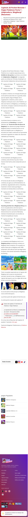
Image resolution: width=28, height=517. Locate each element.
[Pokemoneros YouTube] (22, 362)
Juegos (3, 475)
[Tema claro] (19, 2)
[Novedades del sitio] (22, 2)
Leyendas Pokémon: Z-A (11, 410)
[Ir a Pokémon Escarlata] (3, 416)
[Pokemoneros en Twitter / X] (2, 491)
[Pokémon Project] (4, 506)
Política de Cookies (19, 480)
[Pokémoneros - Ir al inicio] (5, 2)
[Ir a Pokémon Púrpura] (3, 422)
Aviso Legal (17, 473)
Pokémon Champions (11, 399)
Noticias (3, 484)
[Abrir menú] (25, 2)
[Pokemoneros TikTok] (24, 362)
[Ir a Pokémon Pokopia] (3, 405)
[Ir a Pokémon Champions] (3, 400)
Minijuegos (4, 482)
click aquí (14, 322)
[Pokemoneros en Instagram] (6, 491)
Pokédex (3, 473)
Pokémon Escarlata (10, 416)
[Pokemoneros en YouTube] (9, 491)
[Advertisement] (14, 55)
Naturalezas (4, 480)
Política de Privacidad (20, 477)
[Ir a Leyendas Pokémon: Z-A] (3, 411)
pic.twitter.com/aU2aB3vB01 (11, 314)
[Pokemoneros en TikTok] (2, 494)
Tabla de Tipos (4, 477)
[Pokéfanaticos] (18, 504)
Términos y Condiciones (20, 475)
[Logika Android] (4, 504)
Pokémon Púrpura (10, 422)
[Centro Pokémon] (11, 504)
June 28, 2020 (7, 317)
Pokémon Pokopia (10, 405)
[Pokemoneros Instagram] (19, 362)
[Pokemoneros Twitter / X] (16, 362)
